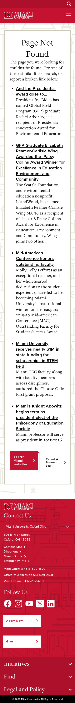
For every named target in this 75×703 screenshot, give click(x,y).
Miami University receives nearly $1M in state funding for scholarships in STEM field (38, 355)
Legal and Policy (24, 689)
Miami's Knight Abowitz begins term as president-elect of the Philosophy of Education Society (40, 417)
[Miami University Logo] (18, 15)
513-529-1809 (36, 569)
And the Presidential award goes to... (36, 91)
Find (10, 676)
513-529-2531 (43, 575)
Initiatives (17, 663)
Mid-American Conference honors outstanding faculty (35, 258)
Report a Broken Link (52, 462)
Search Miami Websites (21, 460)
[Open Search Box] (69, 4)
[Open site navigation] (68, 15)
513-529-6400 (33, 581)
